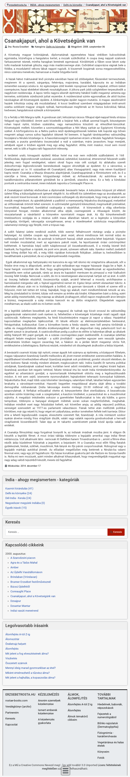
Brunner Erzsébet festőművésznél (30, 581)
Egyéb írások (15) (16, 507)
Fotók (101, 757)
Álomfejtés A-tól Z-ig (80, 704)
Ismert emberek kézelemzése (47, 711)
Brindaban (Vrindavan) (23, 576)
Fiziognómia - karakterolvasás (107, 734)
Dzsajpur (15, 601)
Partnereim (12, 712)
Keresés (117, 531)
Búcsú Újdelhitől (20, 586)
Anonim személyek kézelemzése (49, 702)
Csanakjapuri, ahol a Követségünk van (32, 596)
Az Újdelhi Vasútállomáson (26, 572)
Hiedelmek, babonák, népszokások (110, 706)
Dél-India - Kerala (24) (18, 498)
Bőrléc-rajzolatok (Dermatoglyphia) (108, 725)
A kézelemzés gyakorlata (46, 721)
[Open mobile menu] (65, 771)
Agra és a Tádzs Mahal (23, 562)
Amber (14, 567)
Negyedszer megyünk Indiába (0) (25, 503)
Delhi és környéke (55, 46)
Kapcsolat (11, 724)
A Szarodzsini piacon (22, 557)
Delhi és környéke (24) (18, 493)
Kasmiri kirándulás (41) (19, 488)
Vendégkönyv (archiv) (18, 706)
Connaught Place (20, 591)
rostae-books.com (16, 700)
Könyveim (103, 751)
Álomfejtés (74, 710)
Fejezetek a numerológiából (107, 715)
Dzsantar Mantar (20, 605)
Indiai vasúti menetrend (24, 610)
